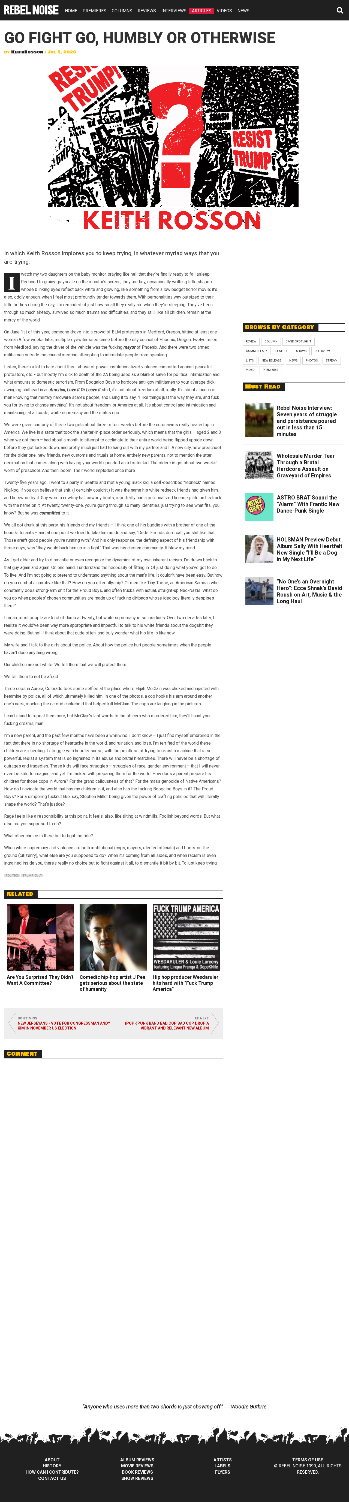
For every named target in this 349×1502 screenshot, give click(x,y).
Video (250, 370)
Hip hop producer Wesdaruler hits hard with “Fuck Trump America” (185, 983)
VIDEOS (224, 10)
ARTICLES (201, 10)
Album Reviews (137, 1459)
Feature (281, 351)
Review (251, 341)
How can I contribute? (52, 1472)
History (52, 1465)
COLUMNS (122, 10)
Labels (222, 1465)
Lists (250, 360)
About (52, 1459)
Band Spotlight (298, 341)
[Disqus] (113, 1137)
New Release (271, 360)
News (293, 360)
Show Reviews (137, 1478)
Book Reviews (137, 1472)
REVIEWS (147, 10)
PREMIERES (94, 10)
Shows (301, 351)
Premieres (270, 370)
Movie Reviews (137, 1465)
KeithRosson (27, 52)
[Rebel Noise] (31, 12)
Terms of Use (307, 1459)
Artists (222, 1459)
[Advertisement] (294, 279)
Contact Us (52, 1478)
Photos (312, 360)
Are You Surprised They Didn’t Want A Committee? (40, 980)
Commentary (256, 351)
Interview (322, 351)
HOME (71, 10)
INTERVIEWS (173, 10)
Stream (332, 360)
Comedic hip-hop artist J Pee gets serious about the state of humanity (112, 983)
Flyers (222, 1472)
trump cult (32, 875)
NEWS (243, 10)
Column (271, 341)
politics (12, 875)
